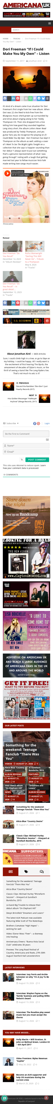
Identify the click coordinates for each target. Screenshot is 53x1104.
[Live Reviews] (8, 1042)
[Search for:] (26, 29)
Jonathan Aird (34, 61)
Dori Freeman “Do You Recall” (11, 254)
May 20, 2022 (25, 1064)
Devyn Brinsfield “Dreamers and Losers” (37, 785)
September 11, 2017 (15, 61)
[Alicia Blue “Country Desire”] (8, 824)
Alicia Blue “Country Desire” (14, 768)
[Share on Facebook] (5, 98)
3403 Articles (40, 353)
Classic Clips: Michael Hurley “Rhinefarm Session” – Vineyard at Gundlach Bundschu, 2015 (32, 838)
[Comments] (42, 871)
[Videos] (8, 1061)
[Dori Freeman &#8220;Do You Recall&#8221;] (12, 246)
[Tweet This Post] (9, 98)
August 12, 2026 (26, 1021)
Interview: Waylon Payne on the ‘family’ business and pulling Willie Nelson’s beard (33, 996)
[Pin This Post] (18, 98)
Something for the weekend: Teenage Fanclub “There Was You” (22, 752)
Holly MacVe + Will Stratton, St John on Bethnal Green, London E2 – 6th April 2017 (33, 1042)
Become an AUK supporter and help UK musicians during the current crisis (31, 1077)
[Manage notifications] (46, 1097)
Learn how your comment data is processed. (24, 466)
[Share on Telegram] (39, 98)
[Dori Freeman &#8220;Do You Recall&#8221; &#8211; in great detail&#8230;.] (12, 276)
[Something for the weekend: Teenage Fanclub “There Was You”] (8, 810)
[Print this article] (26, 98)
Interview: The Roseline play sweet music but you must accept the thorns (33, 1015)
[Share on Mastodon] (35, 98)
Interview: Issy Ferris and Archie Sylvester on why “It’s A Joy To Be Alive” (32, 977)
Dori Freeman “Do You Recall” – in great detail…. (11, 286)
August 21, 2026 (24, 763)
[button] (49, 23)
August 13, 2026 (26, 1002)
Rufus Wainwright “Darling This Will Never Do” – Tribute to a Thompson (34, 257)
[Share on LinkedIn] (13, 98)
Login (47, 423)
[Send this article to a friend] (22, 98)
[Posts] (10, 871)
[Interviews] (8, 977)
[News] (8, 1078)
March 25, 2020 (26, 1083)
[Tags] (26, 871)
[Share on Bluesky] (43, 98)
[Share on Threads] (47, 98)
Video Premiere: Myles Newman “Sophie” (31, 1059)
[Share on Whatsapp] (30, 98)
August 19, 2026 (26, 983)
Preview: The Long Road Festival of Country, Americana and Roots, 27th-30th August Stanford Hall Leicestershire (25, 952)
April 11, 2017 (25, 1048)
